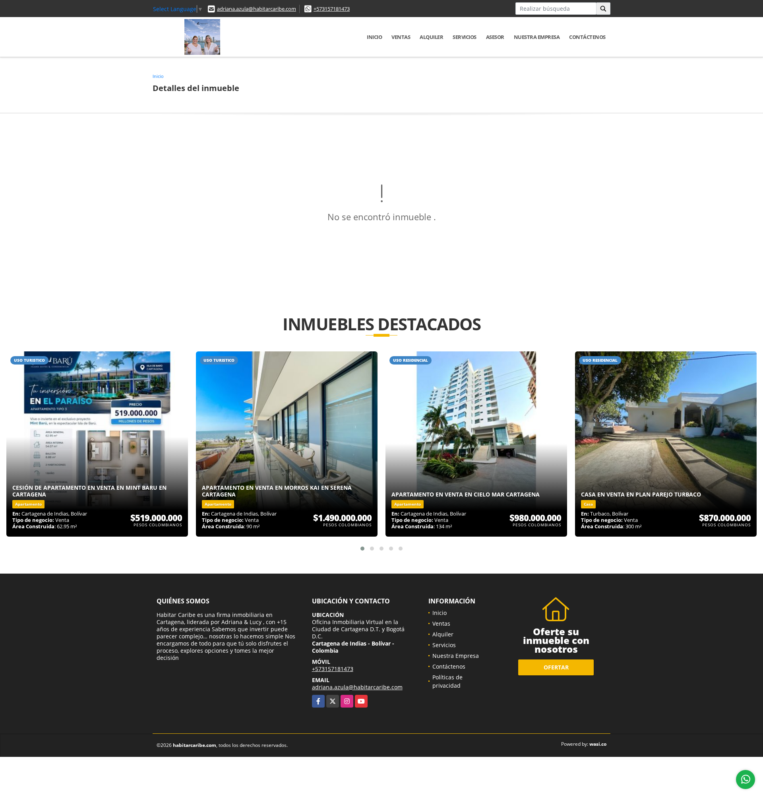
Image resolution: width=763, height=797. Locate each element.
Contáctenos (587, 37)
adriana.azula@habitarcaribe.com (256, 8)
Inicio (374, 37)
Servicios (464, 37)
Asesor (495, 37)
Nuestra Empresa (537, 37)
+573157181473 (332, 8)
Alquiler (431, 37)
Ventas (400, 37)
